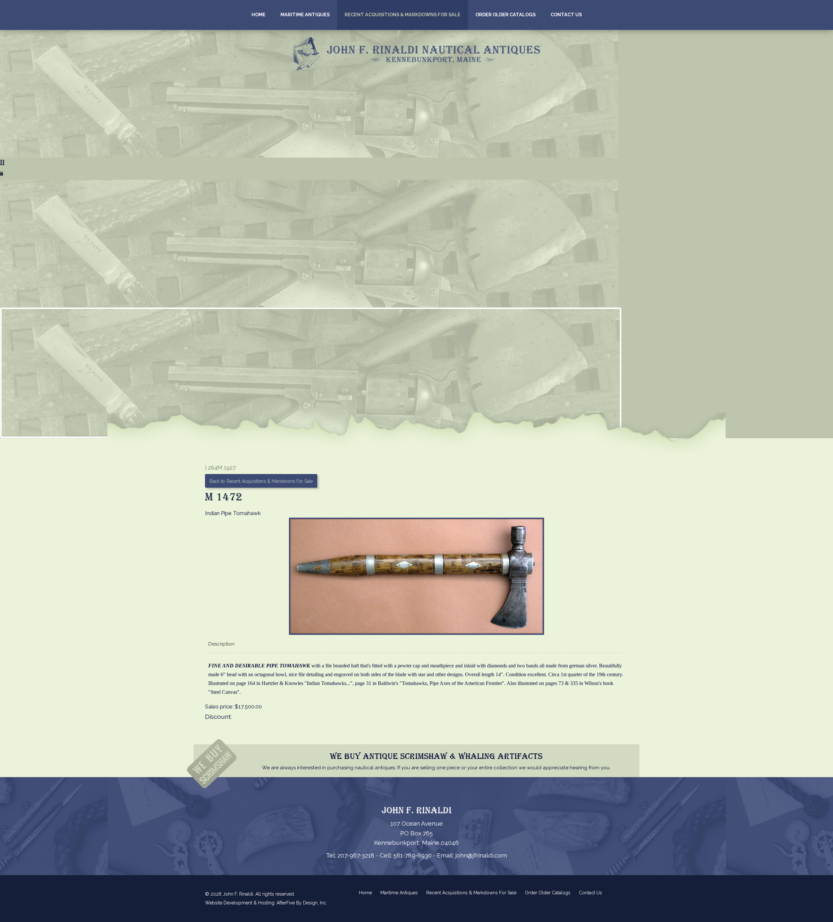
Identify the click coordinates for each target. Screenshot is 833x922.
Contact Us (566, 14)
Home (259, 14)
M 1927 (226, 467)
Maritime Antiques (305, 14)
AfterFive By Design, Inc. (302, 902)
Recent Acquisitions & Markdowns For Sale (402, 14)
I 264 (211, 467)
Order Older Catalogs (505, 14)
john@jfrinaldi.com (481, 855)
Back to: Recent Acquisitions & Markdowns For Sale (261, 481)
